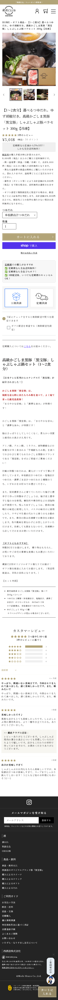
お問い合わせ (8, 938)
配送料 (5, 154)
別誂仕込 (6, 846)
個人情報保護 (8, 920)
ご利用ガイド (10, 896)
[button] (9, 135)
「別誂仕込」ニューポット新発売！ (29, 2)
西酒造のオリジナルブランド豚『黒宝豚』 (23, 869)
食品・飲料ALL (10, 865)
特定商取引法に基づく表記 (15, 924)
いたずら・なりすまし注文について (20, 942)
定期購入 (6, 915)
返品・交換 (7, 911)
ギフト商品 (19, 22)
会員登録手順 (8, 929)
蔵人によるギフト (11, 883)
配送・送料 (7, 906)
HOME (6, 22)
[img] (8, 678)
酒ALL (5, 842)
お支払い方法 (8, 902)
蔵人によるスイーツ (12, 874)
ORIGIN (6, 851)
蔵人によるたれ (10, 887)
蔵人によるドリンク (12, 878)
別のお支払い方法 (29, 252)
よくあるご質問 (10, 933)
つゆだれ (7, 210)
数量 (5, 221)
